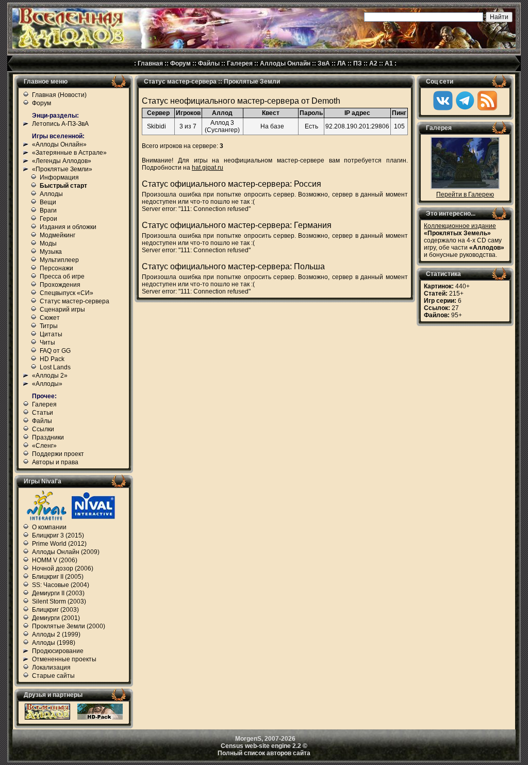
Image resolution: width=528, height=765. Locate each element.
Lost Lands (55, 367)
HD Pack (52, 359)
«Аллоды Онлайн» (59, 144)
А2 (373, 63)
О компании (49, 527)
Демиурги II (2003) (58, 593)
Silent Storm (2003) (59, 601)
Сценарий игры (62, 309)
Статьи (42, 412)
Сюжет (50, 317)
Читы (47, 342)
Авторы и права (55, 462)
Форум (180, 63)
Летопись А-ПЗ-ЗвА (60, 123)
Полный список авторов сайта (264, 753)
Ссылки (43, 429)
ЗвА (324, 63)
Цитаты (51, 334)
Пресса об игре (62, 276)
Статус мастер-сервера (74, 301)
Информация (59, 177)
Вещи (48, 202)
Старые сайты (53, 675)
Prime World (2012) (59, 543)
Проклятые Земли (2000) (68, 626)
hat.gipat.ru (207, 167)
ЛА (341, 63)
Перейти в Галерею (465, 194)
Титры (49, 326)
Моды (48, 243)
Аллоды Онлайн (285, 63)
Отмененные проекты (64, 659)
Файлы (209, 63)
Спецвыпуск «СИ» (66, 293)
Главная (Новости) (59, 95)
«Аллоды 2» (50, 375)
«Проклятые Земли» (62, 169)
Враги (48, 210)
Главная (150, 63)
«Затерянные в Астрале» (69, 152)
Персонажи (56, 268)
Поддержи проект (58, 454)
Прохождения (60, 284)
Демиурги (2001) (56, 618)
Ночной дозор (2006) (62, 568)
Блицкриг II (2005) (58, 576)
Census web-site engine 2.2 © (264, 746)
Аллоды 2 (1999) (56, 634)
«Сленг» (44, 445)
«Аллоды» (47, 383)
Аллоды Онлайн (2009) (66, 552)
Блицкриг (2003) (55, 609)
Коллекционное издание (460, 226)
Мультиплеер (59, 260)
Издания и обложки (68, 227)
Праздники (48, 437)
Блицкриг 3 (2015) (58, 535)
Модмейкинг (57, 235)
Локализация (51, 667)
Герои (48, 218)
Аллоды (51, 194)
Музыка (51, 251)
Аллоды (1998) (53, 642)
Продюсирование (58, 651)
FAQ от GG (55, 350)
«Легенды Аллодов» (61, 161)
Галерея (240, 63)
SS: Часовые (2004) (60, 585)
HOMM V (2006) (54, 560)
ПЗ (357, 63)
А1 (389, 63)
